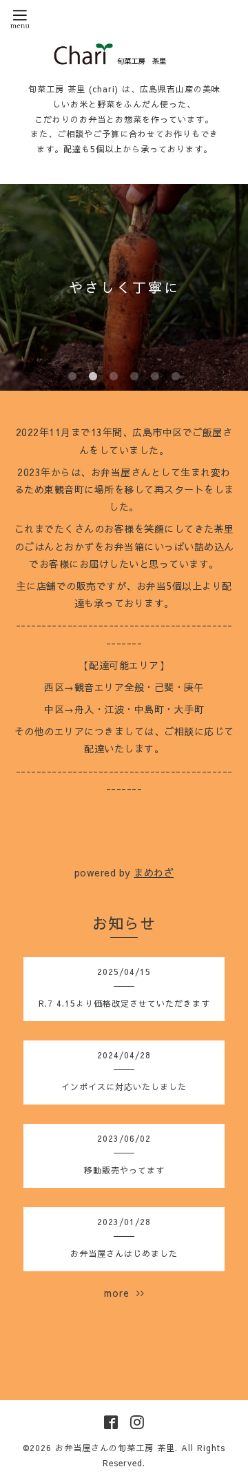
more (120, 1293)
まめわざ (154, 872)
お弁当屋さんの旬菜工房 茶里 (115, 1447)
